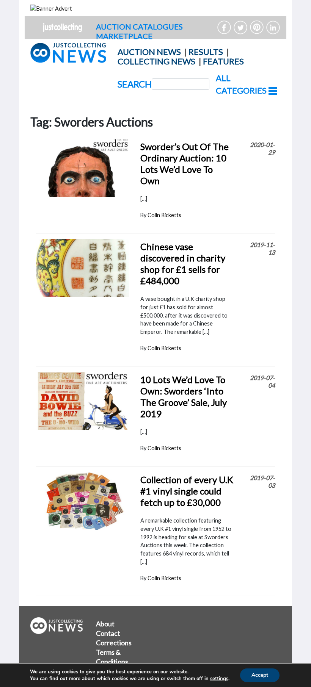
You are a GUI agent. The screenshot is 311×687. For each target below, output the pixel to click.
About (105, 624)
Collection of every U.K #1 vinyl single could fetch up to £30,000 (186, 491)
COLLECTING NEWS (156, 61)
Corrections (114, 642)
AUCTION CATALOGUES (139, 26)
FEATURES (223, 61)
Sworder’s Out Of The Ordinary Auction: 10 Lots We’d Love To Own (184, 163)
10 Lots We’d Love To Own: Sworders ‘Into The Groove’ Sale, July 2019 (183, 396)
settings (219, 678)
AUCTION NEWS (149, 52)
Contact (108, 633)
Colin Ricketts (164, 215)
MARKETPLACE (124, 36)
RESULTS (205, 52)
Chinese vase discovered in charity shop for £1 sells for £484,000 (182, 263)
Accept (259, 675)
